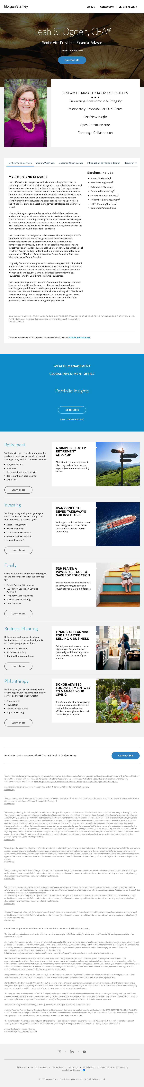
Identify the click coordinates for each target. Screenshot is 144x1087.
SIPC (86, 1079)
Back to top (9, 790)
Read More (75, 409)
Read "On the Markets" (72, 419)
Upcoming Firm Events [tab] (71, 163)
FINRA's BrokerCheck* (79, 928)
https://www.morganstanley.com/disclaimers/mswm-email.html (33, 953)
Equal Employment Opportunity (114, 1067)
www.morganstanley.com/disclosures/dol (75, 826)
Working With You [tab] (45, 163)
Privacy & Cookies (39, 1067)
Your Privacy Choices (71, 1070)
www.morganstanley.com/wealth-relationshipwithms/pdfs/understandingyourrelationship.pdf (76, 781)
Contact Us (73, 1067)
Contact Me (72, 60)
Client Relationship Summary (76, 787)
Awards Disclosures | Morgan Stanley (19, 1029)
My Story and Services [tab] (20, 163)
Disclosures (21, 1067)
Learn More (22, 489)
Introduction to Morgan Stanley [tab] (103, 163)
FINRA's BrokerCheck (79, 337)
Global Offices (89, 1067)
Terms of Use (58, 1067)
